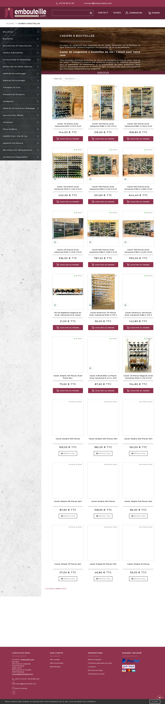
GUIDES (117, 13)
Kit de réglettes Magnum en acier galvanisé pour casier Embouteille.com (67, 314)
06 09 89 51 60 (66, 3)
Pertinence (70, 79)
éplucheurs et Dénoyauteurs (17, 150)
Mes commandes (56, 663)
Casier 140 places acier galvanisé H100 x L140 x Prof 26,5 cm (68, 188)
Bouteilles (8, 39)
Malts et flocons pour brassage (19, 108)
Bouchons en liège (95, 670)
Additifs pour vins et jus (15, 136)
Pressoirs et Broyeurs (14, 94)
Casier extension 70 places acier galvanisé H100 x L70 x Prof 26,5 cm (103, 314)
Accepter (155, 701)
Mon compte (55, 659)
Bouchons (8, 32)
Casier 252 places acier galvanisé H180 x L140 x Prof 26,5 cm (138, 125)
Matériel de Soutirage (14, 80)
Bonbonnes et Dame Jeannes (17, 66)
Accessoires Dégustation (15, 157)
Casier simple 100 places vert (138, 501)
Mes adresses (55, 667)
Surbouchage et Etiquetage (17, 60)
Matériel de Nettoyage (14, 73)
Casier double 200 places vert (103, 439)
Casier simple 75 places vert (67, 564)
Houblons (8, 122)
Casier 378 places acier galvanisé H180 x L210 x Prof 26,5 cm (103, 188)
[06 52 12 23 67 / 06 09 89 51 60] (13, 679)
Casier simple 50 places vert (103, 564)
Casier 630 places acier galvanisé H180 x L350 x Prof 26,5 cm (103, 251)
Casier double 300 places (68, 439)
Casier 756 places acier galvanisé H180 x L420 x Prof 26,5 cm (138, 251)
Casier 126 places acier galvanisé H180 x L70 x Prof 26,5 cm (103, 125)
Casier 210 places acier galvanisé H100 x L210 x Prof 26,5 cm (68, 251)
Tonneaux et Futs (11, 87)
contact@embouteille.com (98, 3)
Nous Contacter (21, 688)
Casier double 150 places (103, 501)
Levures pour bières (13, 115)
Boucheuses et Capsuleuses (17, 46)
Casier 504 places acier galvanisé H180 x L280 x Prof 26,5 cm (138, 188)
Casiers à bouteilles (13, 53)
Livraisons (92, 667)
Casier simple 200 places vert (138, 439)
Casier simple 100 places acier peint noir (67, 377)
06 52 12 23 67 (20, 679)
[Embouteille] (22, 13)
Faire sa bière (10, 129)
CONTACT (103, 13)
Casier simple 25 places (138, 564)
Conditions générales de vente (100, 663)
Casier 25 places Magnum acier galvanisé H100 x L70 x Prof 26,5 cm (138, 377)
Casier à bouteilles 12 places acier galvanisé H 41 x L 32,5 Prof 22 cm (103, 377)
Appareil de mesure (13, 143)
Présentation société (96, 674)
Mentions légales (94, 659)
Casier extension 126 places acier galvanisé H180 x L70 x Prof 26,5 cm (138, 314)
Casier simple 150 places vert (68, 501)
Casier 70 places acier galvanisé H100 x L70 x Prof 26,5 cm (68, 125)
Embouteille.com (27, 659)
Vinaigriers (8, 101)
